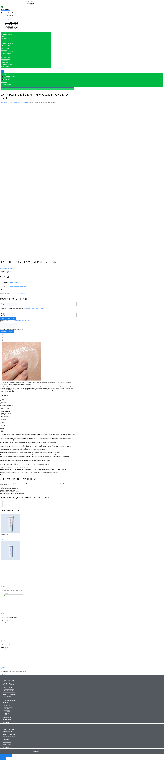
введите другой (40, 308)
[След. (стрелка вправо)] (4, 758)
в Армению (6, 714)
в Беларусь (6, 713)
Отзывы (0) (5, 272)
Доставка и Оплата (9, 76)
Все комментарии (25, 320)
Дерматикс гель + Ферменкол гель (9, 617)
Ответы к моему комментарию (13, 320)
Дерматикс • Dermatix (8, 689)
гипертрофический (14, 286)
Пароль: (3, 315)
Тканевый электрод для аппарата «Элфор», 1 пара (13, 671)
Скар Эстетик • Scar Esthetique (17, 293)
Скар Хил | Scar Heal (10, 102)
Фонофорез (6, 697)
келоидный (23, 286)
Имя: (2, 314)
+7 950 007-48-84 (11, 23)
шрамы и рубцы (14, 282)
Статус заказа (7, 78)
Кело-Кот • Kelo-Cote (8, 690)
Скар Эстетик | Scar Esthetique (22, 102)
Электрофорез (7, 696)
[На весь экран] (7, 755)
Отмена (11, 331)
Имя (2, 303)
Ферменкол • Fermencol (9, 692)
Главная (3, 102)
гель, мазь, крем (14, 290)
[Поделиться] (4, 755)
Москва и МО (7, 705)
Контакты (6, 79)
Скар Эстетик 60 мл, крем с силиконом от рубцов (13, 537)
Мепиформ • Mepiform (8, 681)
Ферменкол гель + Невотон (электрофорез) (11, 590)
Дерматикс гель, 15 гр (6, 644)
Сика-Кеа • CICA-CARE (8, 685)
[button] (37, 74)
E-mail (2, 305)
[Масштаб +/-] (10, 755)
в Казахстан (7, 710)
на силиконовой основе (25, 290)
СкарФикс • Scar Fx (7, 683)
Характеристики (6, 271)
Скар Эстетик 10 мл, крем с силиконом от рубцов (13, 563)
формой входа (30, 308)
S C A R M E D (4, 82)
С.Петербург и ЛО (8, 707)
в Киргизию (7, 711)
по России (6, 708)
